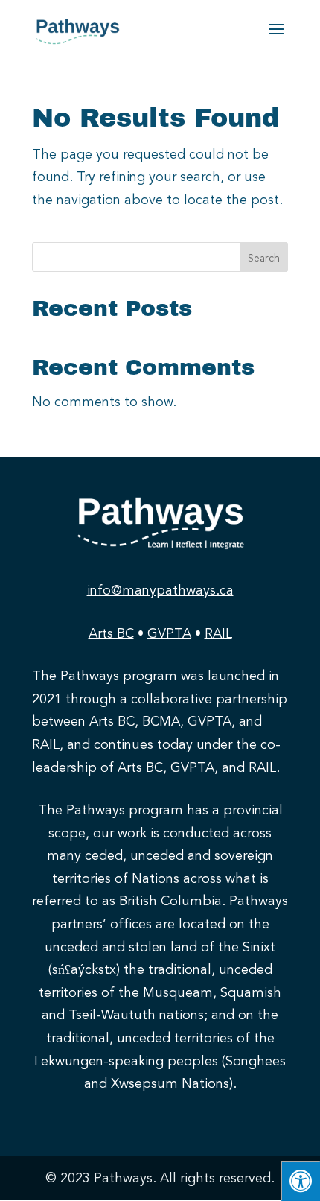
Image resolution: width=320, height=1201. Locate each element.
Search (264, 258)
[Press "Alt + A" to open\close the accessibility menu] (300, 1181)
